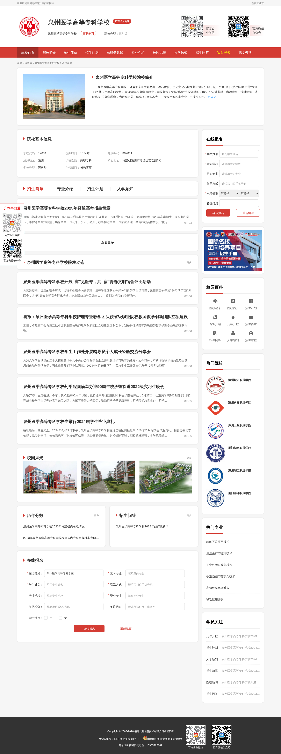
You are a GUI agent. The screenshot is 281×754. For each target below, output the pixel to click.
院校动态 (215, 308)
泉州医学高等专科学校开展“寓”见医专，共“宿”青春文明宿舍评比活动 (87, 281)
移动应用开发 (215, 599)
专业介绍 (138, 52)
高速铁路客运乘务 (217, 588)
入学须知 (180, 52)
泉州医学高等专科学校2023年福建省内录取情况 (54, 526)
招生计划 (92, 52)
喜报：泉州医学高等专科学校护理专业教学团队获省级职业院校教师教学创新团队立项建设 (105, 316)
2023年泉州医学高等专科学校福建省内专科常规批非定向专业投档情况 (68, 538)
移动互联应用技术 (218, 542)
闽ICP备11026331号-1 (126, 738)
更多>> (212, 97)
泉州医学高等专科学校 (47, 62)
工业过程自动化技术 (219, 565)
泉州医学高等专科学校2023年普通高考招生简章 (66, 208)
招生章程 (251, 340)
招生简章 (70, 52)
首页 (19, 62)
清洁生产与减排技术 (219, 553)
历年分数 (233, 324)
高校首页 (27, 52)
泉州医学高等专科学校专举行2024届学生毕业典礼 (69, 421)
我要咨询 (245, 52)
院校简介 (49, 52)
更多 (189, 262)
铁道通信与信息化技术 (220, 576)
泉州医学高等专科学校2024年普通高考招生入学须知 (241, 659)
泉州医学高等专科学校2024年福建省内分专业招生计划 (241, 647)
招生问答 (202, 52)
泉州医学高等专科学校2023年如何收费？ (142, 526)
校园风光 (159, 52)
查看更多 (107, 242)
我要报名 (223, 52)
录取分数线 (115, 52)
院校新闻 (212, 682)
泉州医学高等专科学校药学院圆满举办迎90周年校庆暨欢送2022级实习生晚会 (93, 386)
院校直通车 (258, 3)
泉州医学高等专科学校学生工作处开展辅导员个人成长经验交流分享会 (87, 351)
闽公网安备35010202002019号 (164, 738)
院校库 (28, 62)
